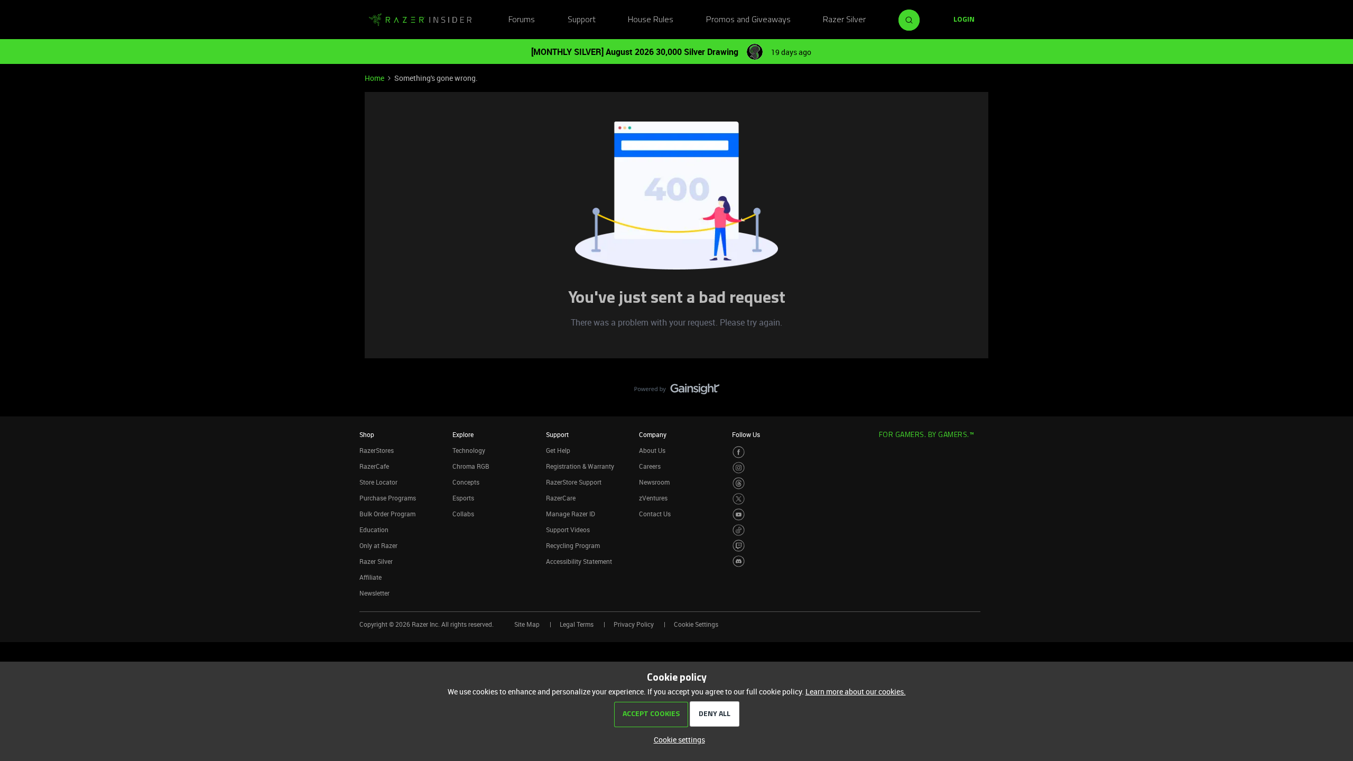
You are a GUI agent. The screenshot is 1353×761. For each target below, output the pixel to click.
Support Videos (568, 529)
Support (582, 20)
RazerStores (376, 450)
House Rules (650, 20)
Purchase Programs (387, 498)
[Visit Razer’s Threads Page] (738, 483)
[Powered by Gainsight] (676, 392)
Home (374, 78)
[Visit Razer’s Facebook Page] (738, 452)
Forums (521, 20)
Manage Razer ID (570, 513)
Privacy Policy (634, 624)
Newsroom (654, 482)
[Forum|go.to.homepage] (420, 20)
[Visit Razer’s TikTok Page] (738, 530)
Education (373, 529)
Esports (463, 498)
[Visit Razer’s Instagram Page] (738, 468)
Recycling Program (573, 545)
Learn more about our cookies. (855, 691)
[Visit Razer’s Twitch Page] (738, 545)
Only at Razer (378, 545)
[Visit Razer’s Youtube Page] (738, 514)
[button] (964, 20)
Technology (468, 450)
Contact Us (655, 513)
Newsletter (374, 593)
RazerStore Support (573, 482)
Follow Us (746, 434)
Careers (650, 466)
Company (652, 434)
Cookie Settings (696, 624)
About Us (652, 450)
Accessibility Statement (579, 561)
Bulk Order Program (387, 513)
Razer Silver (844, 20)
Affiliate (370, 577)
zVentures (653, 498)
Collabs (463, 513)
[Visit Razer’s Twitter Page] (738, 499)
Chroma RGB (470, 466)
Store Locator (378, 482)
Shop (366, 434)
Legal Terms (577, 624)
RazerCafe (374, 466)
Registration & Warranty (580, 466)
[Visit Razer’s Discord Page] (738, 561)
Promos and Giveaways (748, 20)
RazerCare (561, 498)
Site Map (527, 624)
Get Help (558, 450)
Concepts (465, 482)
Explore (463, 434)
